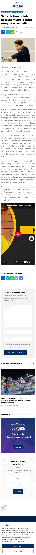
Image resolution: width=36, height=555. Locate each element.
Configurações (18, 551)
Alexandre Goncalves (11, 27)
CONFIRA (18, 447)
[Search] (34, 4)
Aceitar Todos (18, 546)
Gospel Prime (16, 67)
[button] (29, 363)
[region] (18, 538)
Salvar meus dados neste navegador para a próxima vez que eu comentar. (18, 346)
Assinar (18, 491)
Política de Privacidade (17, 541)
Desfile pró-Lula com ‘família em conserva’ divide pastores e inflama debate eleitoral (15, 401)
